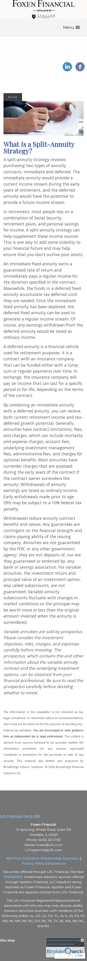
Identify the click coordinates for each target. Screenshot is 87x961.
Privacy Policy (33, 863)
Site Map (7, 940)
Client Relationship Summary (54, 858)
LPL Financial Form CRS (20, 816)
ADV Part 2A (16, 858)
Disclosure (56, 863)
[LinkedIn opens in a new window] (67, 70)
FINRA (8, 877)
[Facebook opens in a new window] (80, 70)
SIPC (19, 877)
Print (12, 97)
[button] (71, 27)
